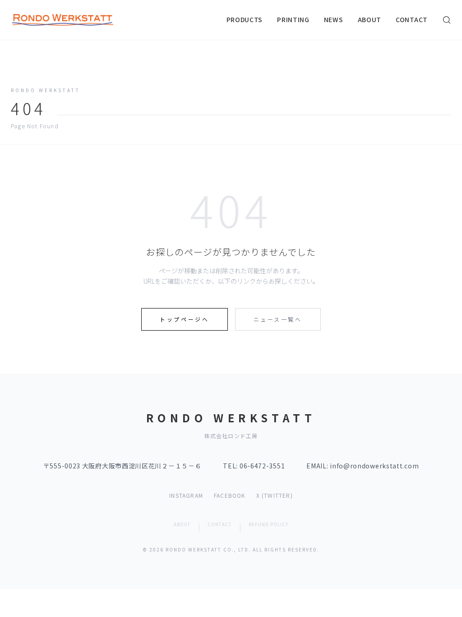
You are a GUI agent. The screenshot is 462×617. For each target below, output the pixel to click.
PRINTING (293, 19)
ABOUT (370, 19)
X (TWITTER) (274, 495)
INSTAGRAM (186, 495)
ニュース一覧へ (278, 319)
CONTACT (412, 19)
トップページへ (184, 319)
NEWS (333, 19)
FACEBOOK (229, 495)
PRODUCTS (244, 19)
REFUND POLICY (268, 524)
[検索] (446, 19)
